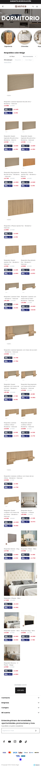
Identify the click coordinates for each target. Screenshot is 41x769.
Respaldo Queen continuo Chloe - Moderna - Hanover (27, 425)
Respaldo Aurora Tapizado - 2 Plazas (27, 511)
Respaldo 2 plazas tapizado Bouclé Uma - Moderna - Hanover (18, 103)
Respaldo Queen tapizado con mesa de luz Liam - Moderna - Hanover (11, 387)
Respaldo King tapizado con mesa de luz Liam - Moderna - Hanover (29, 386)
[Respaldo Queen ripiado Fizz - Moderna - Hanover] (12, 250)
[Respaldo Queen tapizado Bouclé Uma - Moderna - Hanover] (29, 126)
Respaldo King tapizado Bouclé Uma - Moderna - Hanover (12, 174)
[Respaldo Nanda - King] (12, 538)
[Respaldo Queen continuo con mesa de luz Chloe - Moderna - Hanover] (12, 500)
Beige (28, 60)
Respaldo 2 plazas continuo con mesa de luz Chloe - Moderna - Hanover (19, 477)
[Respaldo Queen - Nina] (12, 620)
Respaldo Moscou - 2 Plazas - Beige (11, 664)
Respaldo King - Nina (28, 631)
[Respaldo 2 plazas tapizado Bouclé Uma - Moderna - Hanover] (20, 82)
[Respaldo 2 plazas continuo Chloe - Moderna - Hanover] (12, 412)
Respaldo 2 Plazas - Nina (12, 598)
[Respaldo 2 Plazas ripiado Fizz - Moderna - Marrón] (29, 162)
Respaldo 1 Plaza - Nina (28, 549)
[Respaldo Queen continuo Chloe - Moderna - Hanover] (29, 412)
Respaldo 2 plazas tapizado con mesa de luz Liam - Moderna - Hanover (20, 351)
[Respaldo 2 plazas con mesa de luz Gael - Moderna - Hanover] (29, 286)
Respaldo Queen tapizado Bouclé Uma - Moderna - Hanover (28, 138)
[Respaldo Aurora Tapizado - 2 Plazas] (29, 500)
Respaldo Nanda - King (11, 549)
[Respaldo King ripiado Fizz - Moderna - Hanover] (29, 250)
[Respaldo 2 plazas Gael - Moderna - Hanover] (12, 286)
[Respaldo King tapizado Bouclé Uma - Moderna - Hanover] (12, 162)
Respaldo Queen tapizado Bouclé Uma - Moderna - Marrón (11, 138)
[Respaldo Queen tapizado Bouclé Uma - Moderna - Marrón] (12, 126)
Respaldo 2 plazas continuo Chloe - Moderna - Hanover (10, 425)
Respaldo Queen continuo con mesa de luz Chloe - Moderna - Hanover (11, 513)
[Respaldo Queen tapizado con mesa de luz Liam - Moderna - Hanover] (12, 374)
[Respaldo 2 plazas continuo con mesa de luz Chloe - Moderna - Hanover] (20, 457)
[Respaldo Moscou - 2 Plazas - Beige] (12, 653)
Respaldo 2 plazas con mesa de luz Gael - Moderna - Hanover (28, 299)
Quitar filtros (7, 62)
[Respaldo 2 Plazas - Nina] (20, 579)
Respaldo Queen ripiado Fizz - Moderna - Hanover (12, 262)
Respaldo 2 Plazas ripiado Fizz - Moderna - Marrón (29, 174)
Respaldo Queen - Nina (12, 631)
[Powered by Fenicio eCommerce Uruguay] (37, 764)
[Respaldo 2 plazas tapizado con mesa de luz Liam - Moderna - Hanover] (20, 331)
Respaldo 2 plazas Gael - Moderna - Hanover (12, 298)
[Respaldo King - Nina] (29, 620)
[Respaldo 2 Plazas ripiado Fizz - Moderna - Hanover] (20, 206)
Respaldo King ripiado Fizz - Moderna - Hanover (28, 262)
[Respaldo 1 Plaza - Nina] (29, 538)
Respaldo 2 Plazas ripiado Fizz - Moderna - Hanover (18, 227)
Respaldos (18, 60)
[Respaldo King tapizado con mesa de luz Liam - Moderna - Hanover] (29, 374)
